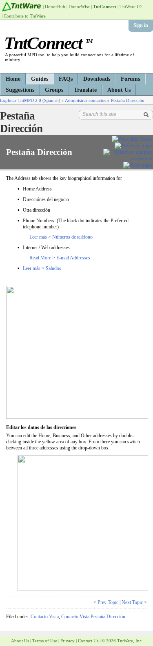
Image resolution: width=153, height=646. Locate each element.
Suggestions (20, 90)
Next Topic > (134, 602)
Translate (85, 90)
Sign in (140, 25)
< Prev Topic (105, 602)
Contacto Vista (45, 616)
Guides (39, 79)
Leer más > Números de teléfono (61, 237)
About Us (119, 90)
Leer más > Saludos (42, 268)
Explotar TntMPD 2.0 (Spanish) (30, 100)
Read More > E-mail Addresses (59, 258)
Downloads (96, 79)
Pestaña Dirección (127, 100)
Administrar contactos (85, 100)
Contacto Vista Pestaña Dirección (93, 616)
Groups (54, 90)
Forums (130, 79)
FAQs (66, 79)
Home (13, 79)
